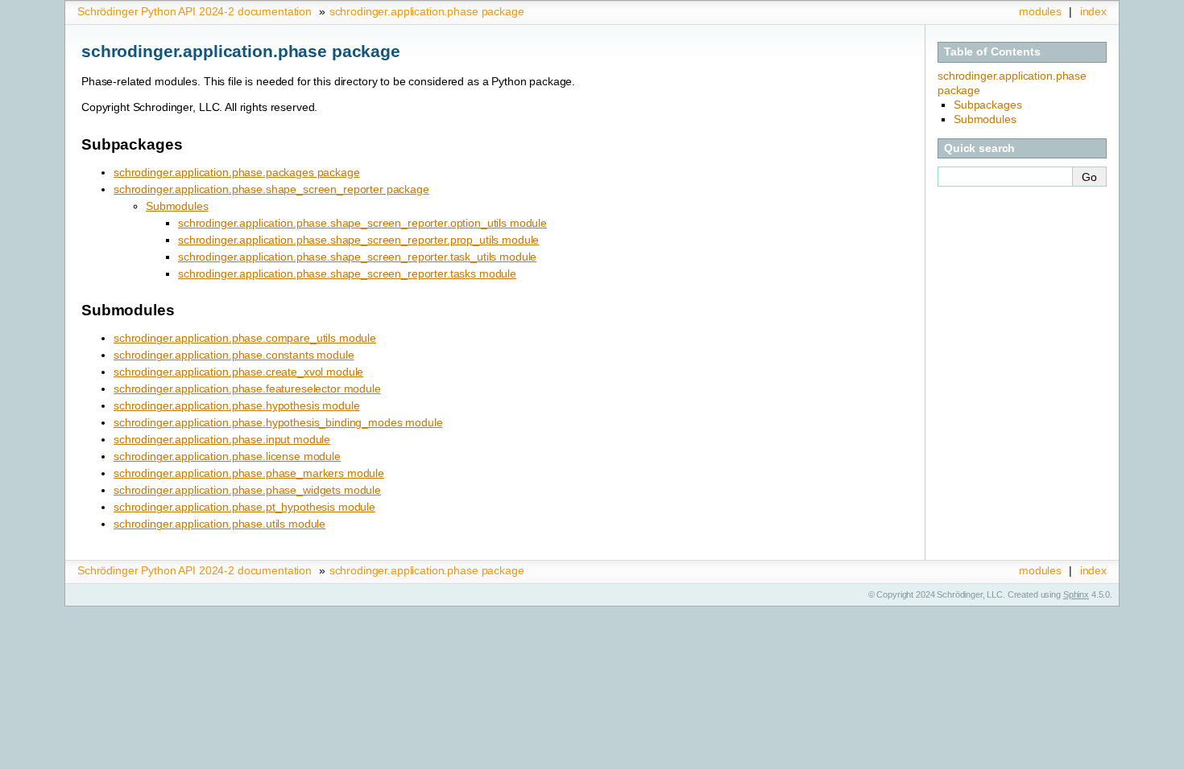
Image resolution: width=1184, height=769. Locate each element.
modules (1040, 11)
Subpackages (987, 104)
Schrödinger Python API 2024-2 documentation (194, 11)
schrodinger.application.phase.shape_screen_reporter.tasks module (347, 273)
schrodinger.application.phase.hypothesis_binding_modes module (278, 422)
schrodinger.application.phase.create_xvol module (238, 371)
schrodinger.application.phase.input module (222, 439)
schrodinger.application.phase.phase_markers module (249, 473)
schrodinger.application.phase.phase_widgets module (247, 489)
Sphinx (1076, 594)
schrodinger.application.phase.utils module (219, 523)
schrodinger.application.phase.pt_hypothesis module (244, 506)
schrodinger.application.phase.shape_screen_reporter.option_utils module (362, 222)
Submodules (177, 205)
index (1093, 11)
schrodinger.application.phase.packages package (237, 172)
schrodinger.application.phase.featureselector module (247, 388)
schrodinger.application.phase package (426, 11)
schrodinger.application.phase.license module (227, 456)
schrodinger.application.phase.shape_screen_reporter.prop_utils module (358, 239)
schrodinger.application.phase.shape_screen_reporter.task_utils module (357, 256)
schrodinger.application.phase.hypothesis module (236, 405)
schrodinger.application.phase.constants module (234, 354)
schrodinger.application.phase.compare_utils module (245, 337)
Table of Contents (992, 51)
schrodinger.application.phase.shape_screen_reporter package (271, 189)
